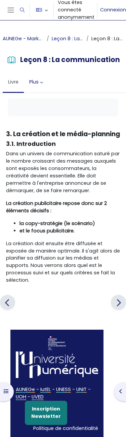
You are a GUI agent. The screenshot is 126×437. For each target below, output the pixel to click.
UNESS (63, 389)
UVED (38, 396)
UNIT (81, 389)
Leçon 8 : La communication (68, 38)
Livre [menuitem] (13, 81)
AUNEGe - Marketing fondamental (23, 38)
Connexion (113, 9)
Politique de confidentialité (65, 428)
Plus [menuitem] (34, 81)
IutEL (45, 389)
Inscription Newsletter (46, 412)
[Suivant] (118, 302)
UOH (21, 396)
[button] (22, 10)
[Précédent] (7, 302)
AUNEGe (25, 389)
